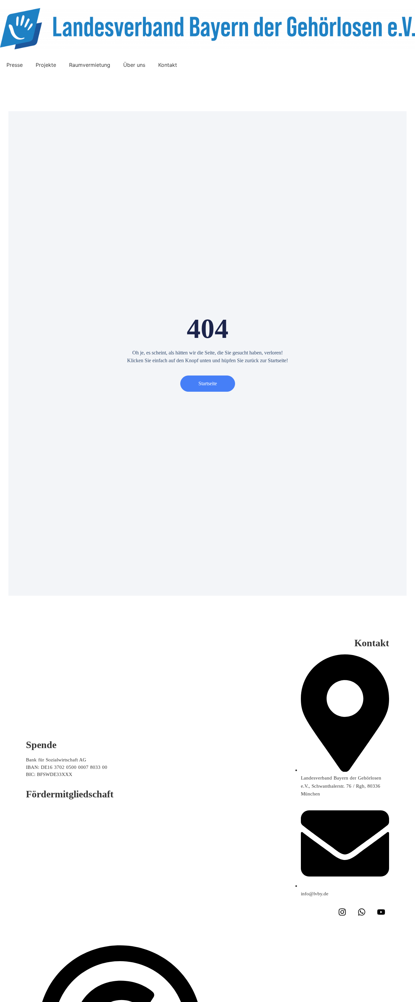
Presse (14, 65)
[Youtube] (381, 912)
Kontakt (167, 65)
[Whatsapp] (361, 912)
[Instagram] (342, 912)
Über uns (134, 65)
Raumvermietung (89, 65)
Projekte (46, 65)
